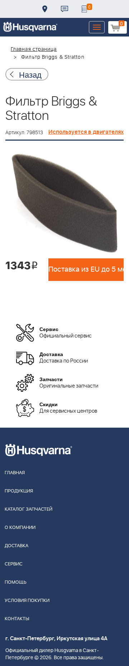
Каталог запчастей (28, 509)
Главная (15, 473)
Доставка (44, 9)
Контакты (64, 9)
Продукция (19, 491)
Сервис (14, 564)
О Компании (20, 527)
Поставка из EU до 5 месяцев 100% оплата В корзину (86, 269)
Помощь (16, 582)
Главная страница (34, 49)
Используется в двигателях (86, 132)
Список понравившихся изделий (84, 9)
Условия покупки (27, 600)
